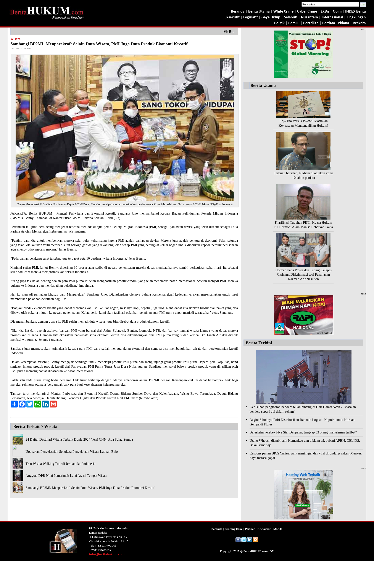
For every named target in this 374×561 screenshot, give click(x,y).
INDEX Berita (355, 12)
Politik (279, 23)
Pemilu (294, 23)
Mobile (277, 529)
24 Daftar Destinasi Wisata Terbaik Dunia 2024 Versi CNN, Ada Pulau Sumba (79, 439)
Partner (250, 529)
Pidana (343, 23)
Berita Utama (259, 12)
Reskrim (359, 23)
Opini (337, 12)
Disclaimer (264, 529)
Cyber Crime (307, 12)
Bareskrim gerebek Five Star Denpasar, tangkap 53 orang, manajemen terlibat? (303, 432)
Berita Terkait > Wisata (35, 426)
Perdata (328, 23)
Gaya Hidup (270, 17)
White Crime (283, 12)
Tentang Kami (234, 529)
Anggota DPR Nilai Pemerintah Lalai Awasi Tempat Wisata (66, 475)
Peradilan (310, 23)
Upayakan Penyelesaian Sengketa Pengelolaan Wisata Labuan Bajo (72, 451)
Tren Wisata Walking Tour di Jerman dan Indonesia (60, 464)
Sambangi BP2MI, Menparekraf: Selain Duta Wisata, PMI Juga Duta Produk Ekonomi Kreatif (90, 488)
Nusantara (309, 17)
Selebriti (290, 17)
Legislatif (250, 17)
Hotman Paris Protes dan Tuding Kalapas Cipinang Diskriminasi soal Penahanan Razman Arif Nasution (303, 274)
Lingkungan (356, 17)
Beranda (238, 12)
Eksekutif (232, 17)
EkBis (325, 12)
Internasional (332, 17)
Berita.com (255, 551)
